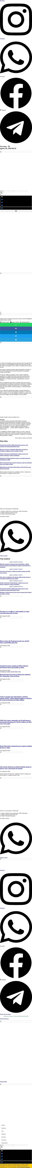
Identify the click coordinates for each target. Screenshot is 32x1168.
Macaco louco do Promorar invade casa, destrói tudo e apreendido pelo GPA (14, 641)
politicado (3, 1136)
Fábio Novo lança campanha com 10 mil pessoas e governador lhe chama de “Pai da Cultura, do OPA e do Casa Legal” (15, 722)
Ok (17, 1167)
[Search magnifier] (1, 193)
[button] (16, 211)
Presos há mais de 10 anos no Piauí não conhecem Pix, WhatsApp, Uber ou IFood (15, 675)
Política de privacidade (24, 1167)
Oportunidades (4, 1142)
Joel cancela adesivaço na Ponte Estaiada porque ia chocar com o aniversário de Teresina (15, 767)
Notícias (3, 1125)
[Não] (30, 1167)
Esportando (3, 1139)
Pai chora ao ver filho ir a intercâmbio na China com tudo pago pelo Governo (14, 612)
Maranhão (3, 1133)
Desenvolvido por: (4, 1018)
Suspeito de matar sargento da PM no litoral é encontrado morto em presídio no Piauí (14, 666)
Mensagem (3, 1128)
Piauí (2, 1131)
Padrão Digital (3, 1081)
